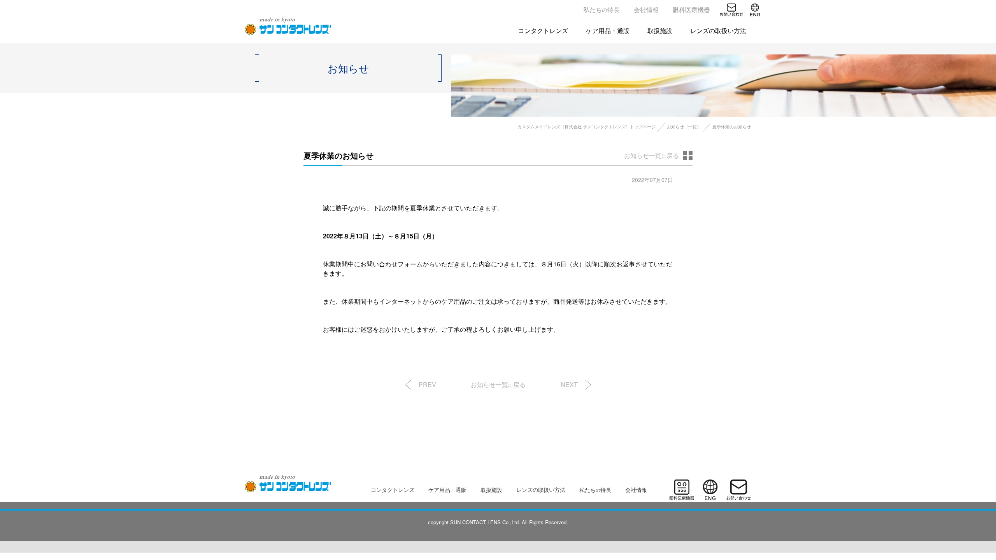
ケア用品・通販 (608, 30)
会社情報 (646, 9)
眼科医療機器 (691, 9)
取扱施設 (659, 30)
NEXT (569, 384)
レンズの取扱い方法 (718, 30)
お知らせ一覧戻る (651, 155)
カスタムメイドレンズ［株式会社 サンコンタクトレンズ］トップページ (586, 126)
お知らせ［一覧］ (684, 126)
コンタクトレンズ (543, 30)
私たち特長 (601, 9)
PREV (427, 384)
